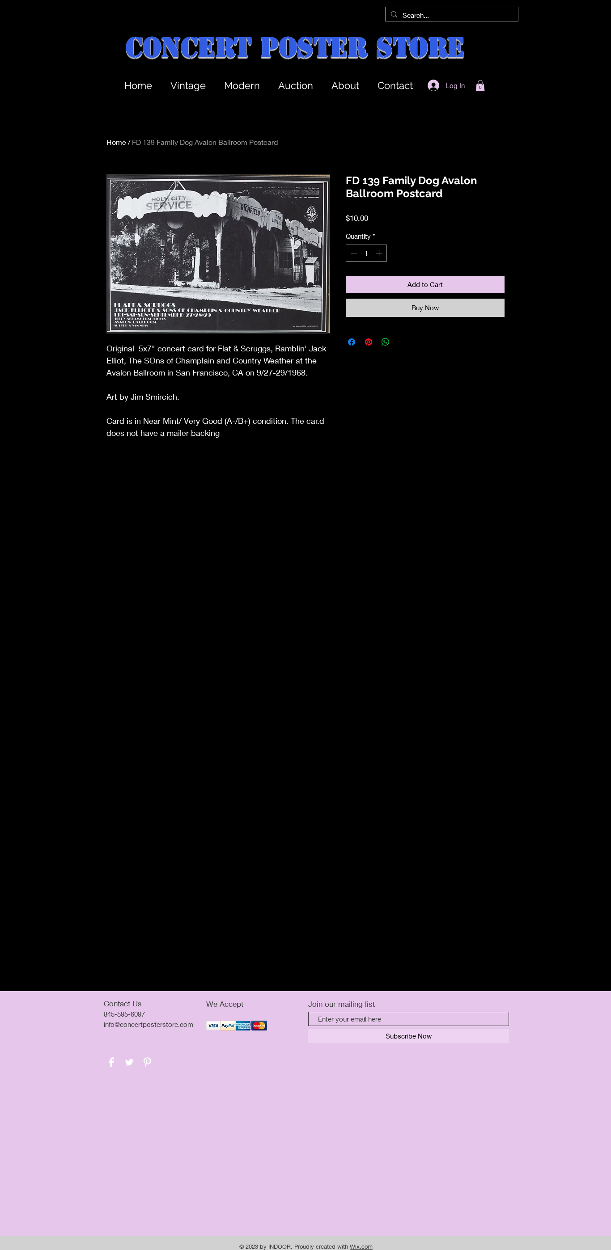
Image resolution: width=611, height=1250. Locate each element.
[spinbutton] (366, 253)
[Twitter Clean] (129, 1062)
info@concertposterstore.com (148, 1024)
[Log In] (430, 85)
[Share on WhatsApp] (385, 342)
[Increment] (380, 253)
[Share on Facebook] (351, 342)
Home (116, 142)
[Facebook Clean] (111, 1062)
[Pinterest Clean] (147, 1062)
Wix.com (361, 1246)
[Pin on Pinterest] (368, 342)
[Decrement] (353, 253)
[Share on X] (402, 342)
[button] (480, 85)
